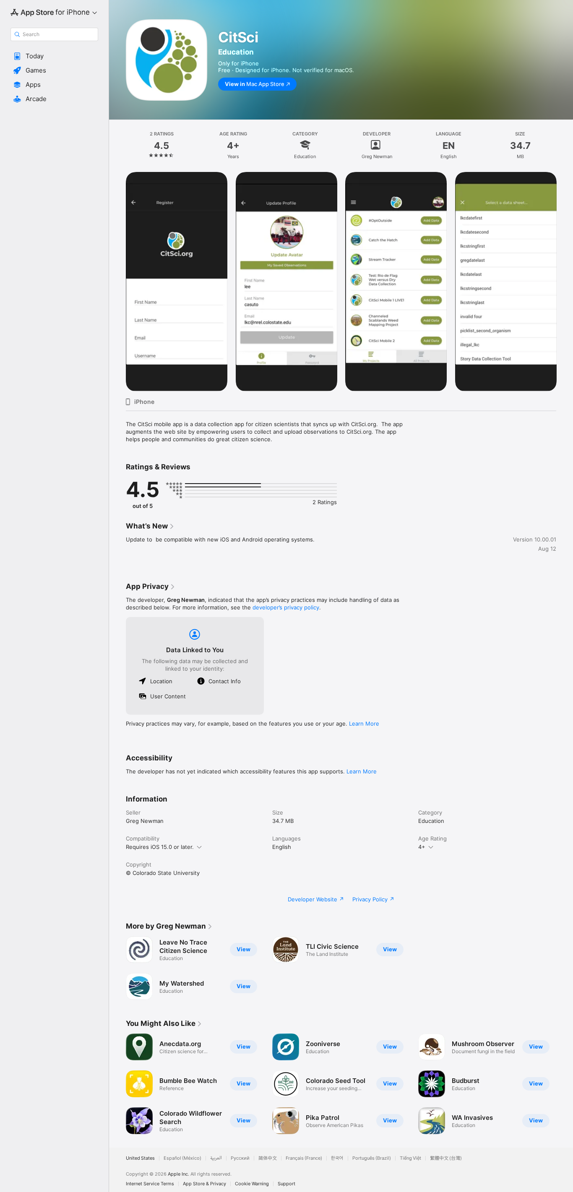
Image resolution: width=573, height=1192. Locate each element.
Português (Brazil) (371, 1158)
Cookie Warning (252, 1184)
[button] (54, 56)
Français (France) (304, 1158)
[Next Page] (564, 281)
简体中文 (267, 1158)
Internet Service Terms (150, 1184)
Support (286, 1184)
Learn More (364, 723)
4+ (421, 846)
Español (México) (182, 1158)
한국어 (337, 1158)
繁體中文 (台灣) (446, 1158)
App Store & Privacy (204, 1184)
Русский (240, 1158)
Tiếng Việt (410, 1158)
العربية (216, 1158)
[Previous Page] (117, 281)
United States (140, 1158)
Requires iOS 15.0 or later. (160, 846)
